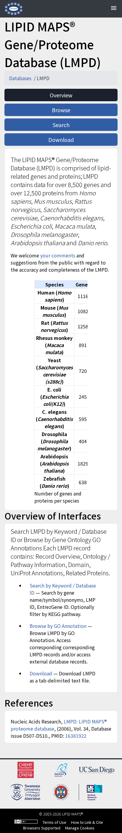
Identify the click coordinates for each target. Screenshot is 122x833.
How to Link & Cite (87, 822)
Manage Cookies (79, 828)
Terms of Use (54, 822)
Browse (61, 110)
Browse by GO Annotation (59, 625)
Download (61, 139)
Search (61, 125)
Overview (61, 95)
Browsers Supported (41, 828)
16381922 (75, 735)
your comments (58, 255)
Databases (21, 78)
